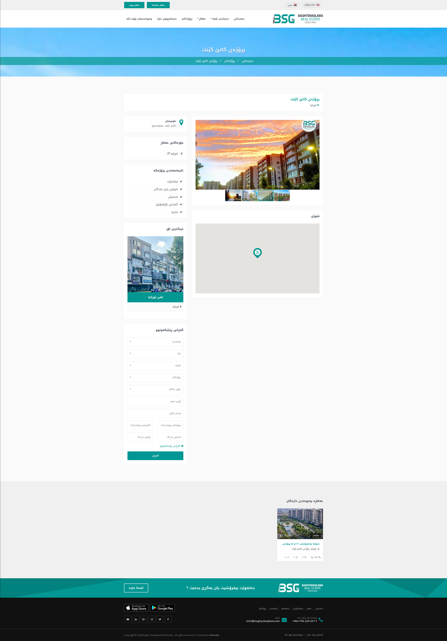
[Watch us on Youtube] (127, 619)
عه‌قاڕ (202, 18)
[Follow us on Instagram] (151, 619)
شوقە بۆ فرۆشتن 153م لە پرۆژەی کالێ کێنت (295, 544)
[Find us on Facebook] (167, 619)
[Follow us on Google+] (143, 619)
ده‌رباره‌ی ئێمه (220, 18)
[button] (316, 123)
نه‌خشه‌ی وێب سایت (314, 635)
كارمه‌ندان (273, 608)
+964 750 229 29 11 (304, 621)
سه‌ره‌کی (247, 61)
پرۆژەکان (229, 61)
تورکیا (313, 105)
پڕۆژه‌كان (187, 18)
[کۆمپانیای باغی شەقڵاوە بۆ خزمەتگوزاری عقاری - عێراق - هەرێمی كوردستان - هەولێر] (298, 18)
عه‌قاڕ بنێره (134, 5)
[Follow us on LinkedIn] (135, 619)
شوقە (174, 153)
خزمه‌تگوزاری (297, 608)
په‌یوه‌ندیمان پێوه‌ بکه (139, 18)
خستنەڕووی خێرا (167, 18)
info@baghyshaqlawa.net (263, 621)
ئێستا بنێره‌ (136, 587)
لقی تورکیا (155, 297)
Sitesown (214, 635)
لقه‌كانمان (284, 608)
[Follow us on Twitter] (159, 619)
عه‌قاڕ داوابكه (158, 5)
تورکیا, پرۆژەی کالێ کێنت (304, 549)
